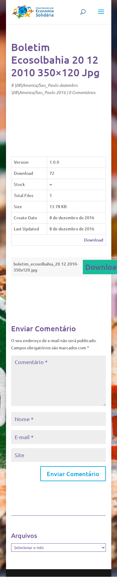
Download (93, 240)
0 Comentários (82, 92)
